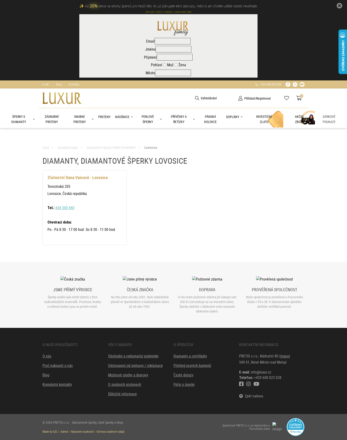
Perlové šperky (148, 119)
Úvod (45, 147)
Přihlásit (249, 98)
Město (150, 72)
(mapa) (284, 356)
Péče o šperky (184, 384)
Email (150, 41)
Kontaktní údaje (68, 147)
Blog (59, 84)
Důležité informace (122, 393)
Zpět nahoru (253, 396)
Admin (64, 431)
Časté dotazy (183, 375)
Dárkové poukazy (329, 119)
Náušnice (122, 116)
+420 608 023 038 (269, 84)
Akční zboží (299, 119)
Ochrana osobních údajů (110, 431)
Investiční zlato (264, 119)
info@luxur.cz (261, 372)
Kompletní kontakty (57, 384)
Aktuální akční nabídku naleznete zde (168, 12)
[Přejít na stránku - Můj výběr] (288, 98)
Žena (182, 64)
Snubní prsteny (79, 119)
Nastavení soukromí (82, 431)
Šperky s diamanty (18, 119)
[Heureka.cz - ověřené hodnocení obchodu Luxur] (296, 426)
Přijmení (150, 57)
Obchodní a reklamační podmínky (133, 356)
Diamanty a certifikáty (190, 356)
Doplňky (232, 116)
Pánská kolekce (210, 119)
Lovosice (150, 148)
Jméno (150, 49)
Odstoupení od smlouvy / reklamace (135, 365)
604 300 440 (64, 207)
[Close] (339, 6)
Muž (170, 64)
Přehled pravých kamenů (192, 365)
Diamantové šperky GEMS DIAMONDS (111, 147)
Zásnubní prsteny (52, 119)
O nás (45, 84)
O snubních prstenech (124, 384)
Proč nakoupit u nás (57, 365)
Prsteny (104, 116)
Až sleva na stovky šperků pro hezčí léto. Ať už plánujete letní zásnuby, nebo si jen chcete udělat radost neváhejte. (171, 6)
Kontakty (74, 84)
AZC (55, 431)
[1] (197, 98)
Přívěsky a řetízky (179, 119)
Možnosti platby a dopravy (128, 375)
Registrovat (263, 98)
